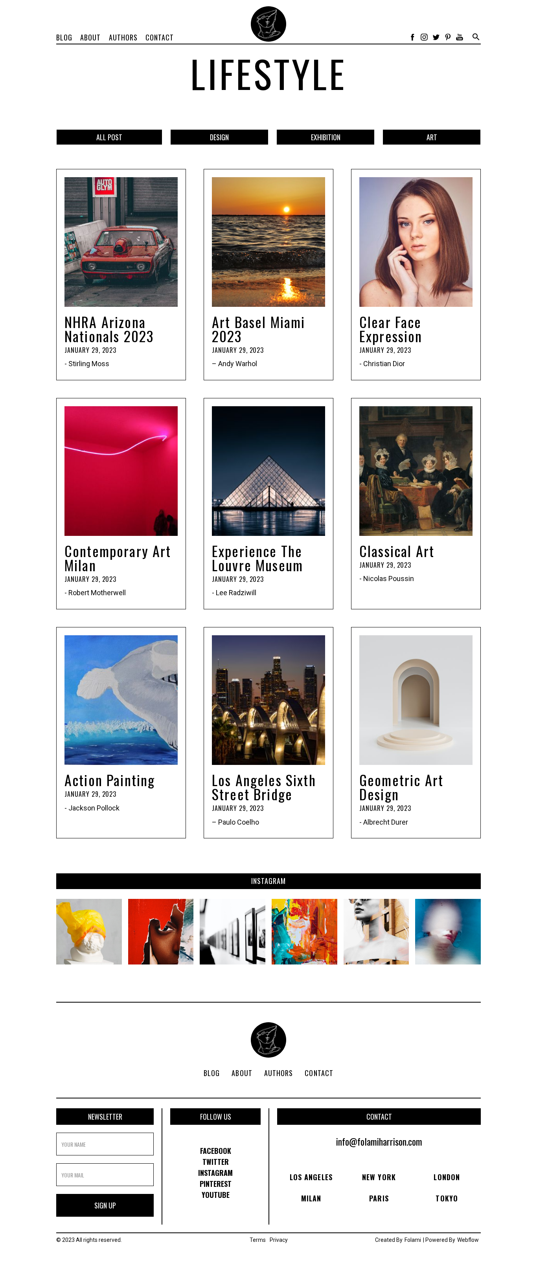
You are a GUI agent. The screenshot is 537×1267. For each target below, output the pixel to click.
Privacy (279, 1240)
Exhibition (325, 137)
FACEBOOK (215, 1150)
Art (432, 137)
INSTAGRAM (215, 1172)
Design (219, 137)
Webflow (468, 1240)
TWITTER (215, 1161)
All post (109, 137)
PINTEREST (216, 1183)
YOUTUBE (216, 1194)
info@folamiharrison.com (379, 1141)
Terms (258, 1240)
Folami (413, 1240)
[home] (268, 24)
